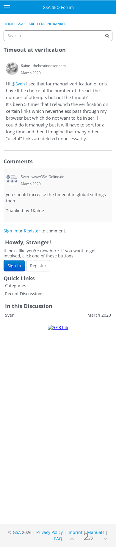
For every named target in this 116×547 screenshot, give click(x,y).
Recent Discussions (24, 293)
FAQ (58, 538)
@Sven (18, 84)
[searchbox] (58, 35)
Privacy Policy (49, 532)
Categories (15, 285)
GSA (17, 532)
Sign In (10, 231)
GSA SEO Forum (58, 7)
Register (32, 231)
